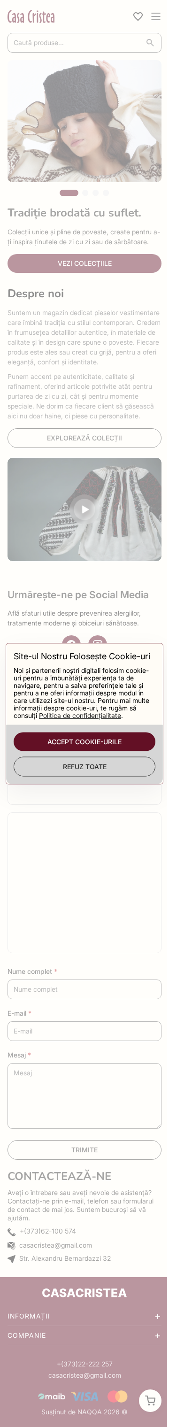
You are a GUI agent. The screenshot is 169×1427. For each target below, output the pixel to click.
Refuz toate (81, 771)
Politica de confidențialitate (89, 720)
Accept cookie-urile (81, 746)
